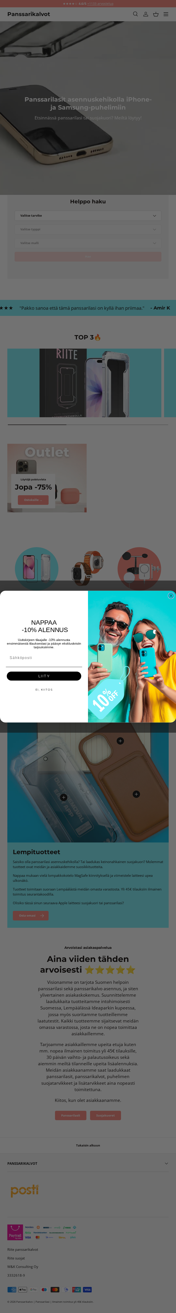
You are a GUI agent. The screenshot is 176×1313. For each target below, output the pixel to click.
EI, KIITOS (44, 689)
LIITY (44, 676)
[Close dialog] (171, 595)
